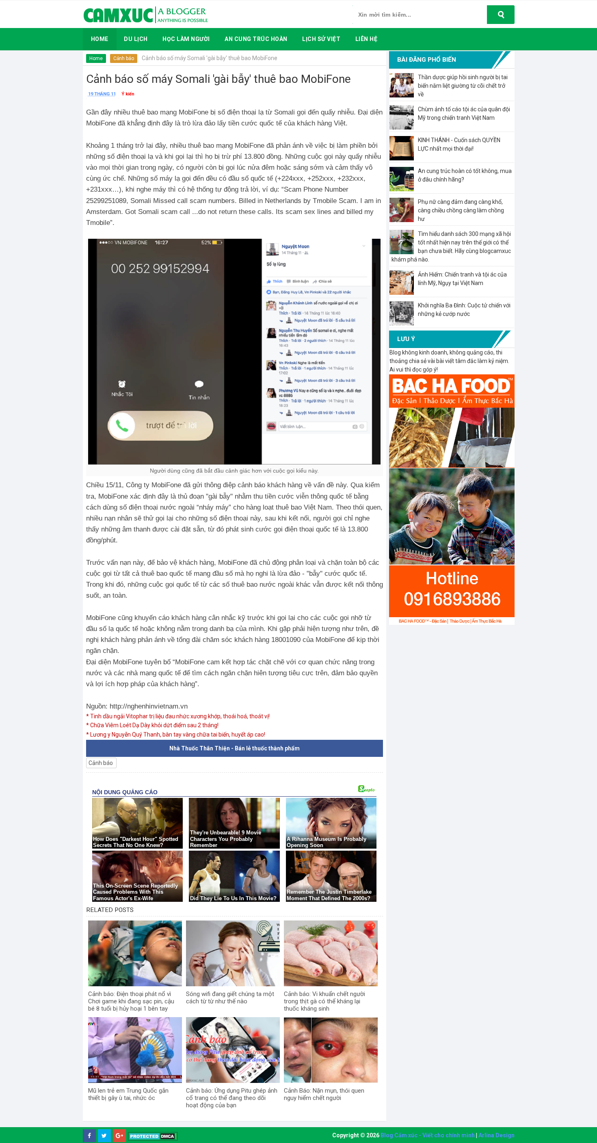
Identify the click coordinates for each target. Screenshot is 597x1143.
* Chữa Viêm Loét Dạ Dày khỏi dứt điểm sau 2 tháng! (152, 725)
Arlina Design (496, 1135)
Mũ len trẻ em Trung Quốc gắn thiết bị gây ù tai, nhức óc (128, 1094)
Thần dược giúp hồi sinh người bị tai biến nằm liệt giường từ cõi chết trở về (463, 85)
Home (96, 58)
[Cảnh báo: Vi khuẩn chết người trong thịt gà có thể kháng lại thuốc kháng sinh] (331, 953)
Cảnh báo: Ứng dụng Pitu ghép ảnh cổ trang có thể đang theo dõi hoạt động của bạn (231, 1098)
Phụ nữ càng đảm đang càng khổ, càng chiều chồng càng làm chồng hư (461, 210)
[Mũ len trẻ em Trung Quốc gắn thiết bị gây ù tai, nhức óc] (135, 1050)
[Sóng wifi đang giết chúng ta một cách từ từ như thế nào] (233, 953)
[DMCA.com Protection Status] (153, 1136)
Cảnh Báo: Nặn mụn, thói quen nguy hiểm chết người (324, 1094)
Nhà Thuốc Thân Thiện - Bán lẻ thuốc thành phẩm (234, 748)
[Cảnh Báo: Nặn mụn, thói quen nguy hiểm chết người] (331, 1050)
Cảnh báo (123, 58)
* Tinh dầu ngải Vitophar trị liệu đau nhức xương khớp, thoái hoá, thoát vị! (178, 716)
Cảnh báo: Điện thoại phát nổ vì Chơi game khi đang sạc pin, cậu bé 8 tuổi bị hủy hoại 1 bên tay (131, 1001)
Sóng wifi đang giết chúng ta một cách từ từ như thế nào (230, 997)
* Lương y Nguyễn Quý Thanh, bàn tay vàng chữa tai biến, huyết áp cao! (175, 734)
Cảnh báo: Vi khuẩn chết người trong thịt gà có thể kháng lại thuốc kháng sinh (324, 1001)
